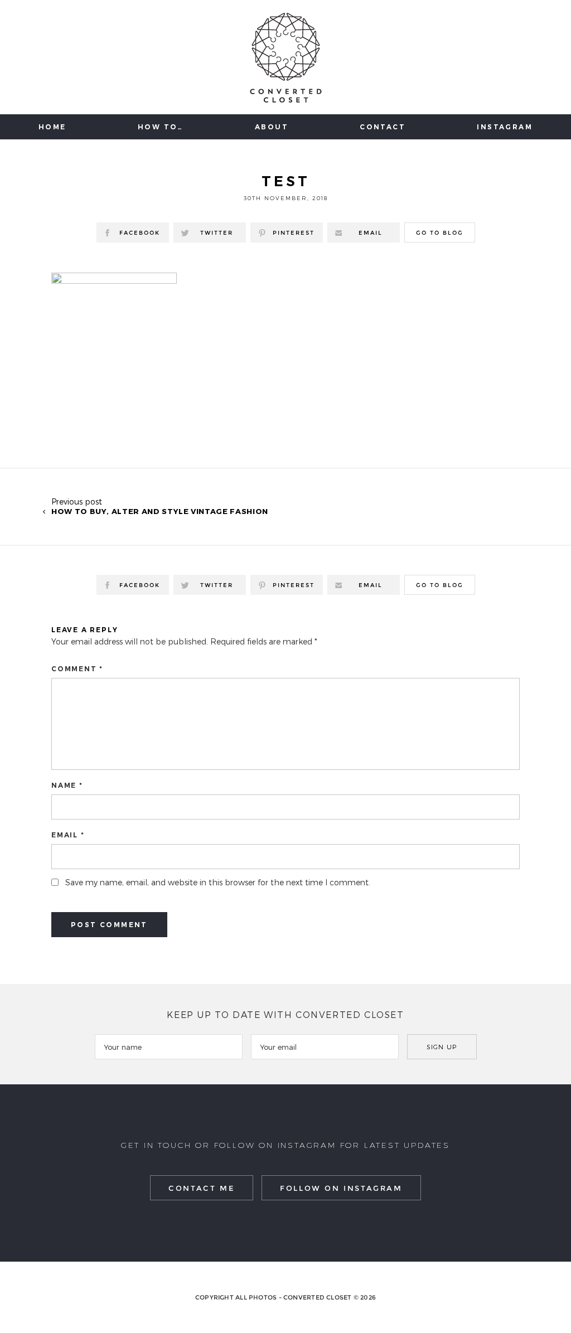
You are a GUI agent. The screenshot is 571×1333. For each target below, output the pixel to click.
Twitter (216, 232)
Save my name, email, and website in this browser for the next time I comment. (217, 882)
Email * (68, 835)
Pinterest (293, 232)
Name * (67, 785)
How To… (160, 127)
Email (371, 232)
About (271, 127)
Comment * (77, 669)
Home (52, 127)
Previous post (159, 506)
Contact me (201, 1188)
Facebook (139, 232)
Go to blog (439, 232)
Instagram (505, 127)
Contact (382, 127)
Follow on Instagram (341, 1188)
